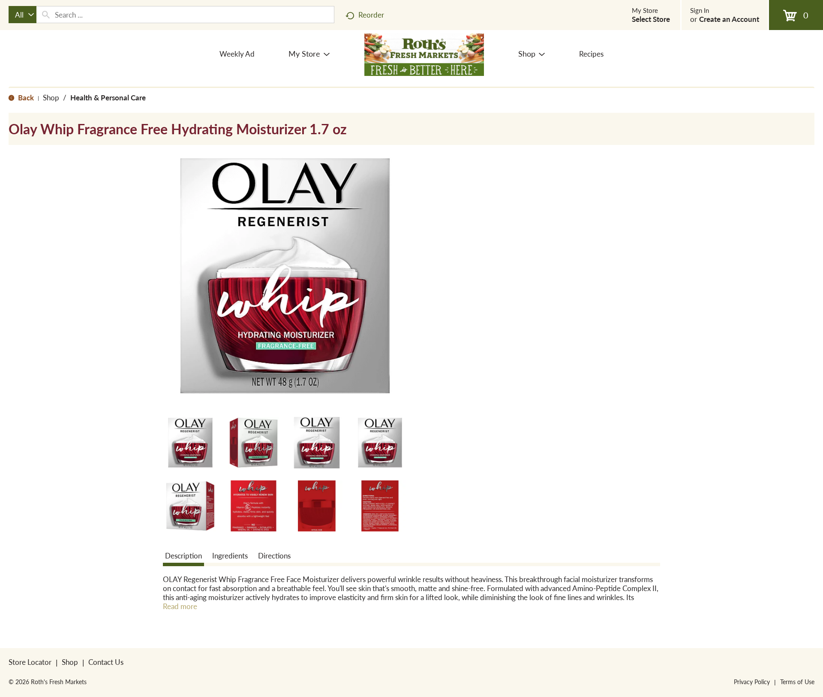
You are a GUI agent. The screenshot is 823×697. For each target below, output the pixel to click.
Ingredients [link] (230, 555)
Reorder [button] (371, 14)
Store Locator (30, 662)
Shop (51, 97)
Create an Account (729, 19)
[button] (190, 442)
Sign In (699, 10)
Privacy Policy (752, 681)
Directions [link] (274, 555)
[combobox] (22, 14)
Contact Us (105, 662)
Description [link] (183, 555)
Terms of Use (797, 681)
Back (25, 97)
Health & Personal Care (108, 97)
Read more (180, 606)
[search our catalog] (45, 14)
